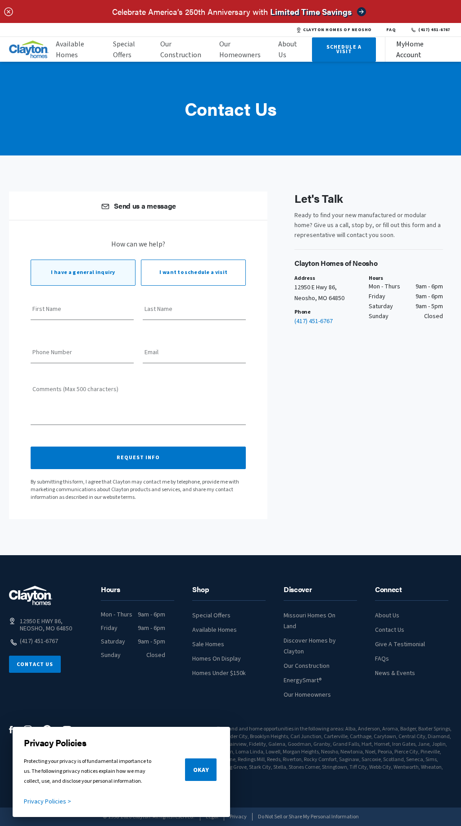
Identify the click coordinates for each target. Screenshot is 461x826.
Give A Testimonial (400, 644)
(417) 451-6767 (434, 30)
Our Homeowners (240, 49)
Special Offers (124, 49)
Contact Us (35, 664)
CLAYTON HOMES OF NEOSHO (337, 29)
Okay (201, 770)
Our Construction (180, 49)
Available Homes (70, 49)
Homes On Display (216, 658)
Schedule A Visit (344, 49)
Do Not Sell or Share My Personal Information (308, 817)
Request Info (138, 457)
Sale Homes (208, 644)
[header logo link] (28, 49)
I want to (193, 272)
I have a (83, 272)
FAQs (382, 658)
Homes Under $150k (219, 673)
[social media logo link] (11, 730)
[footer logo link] (30, 595)
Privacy (238, 817)
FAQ (391, 29)
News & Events (395, 673)
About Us (287, 49)
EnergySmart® (303, 680)
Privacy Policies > (47, 801)
